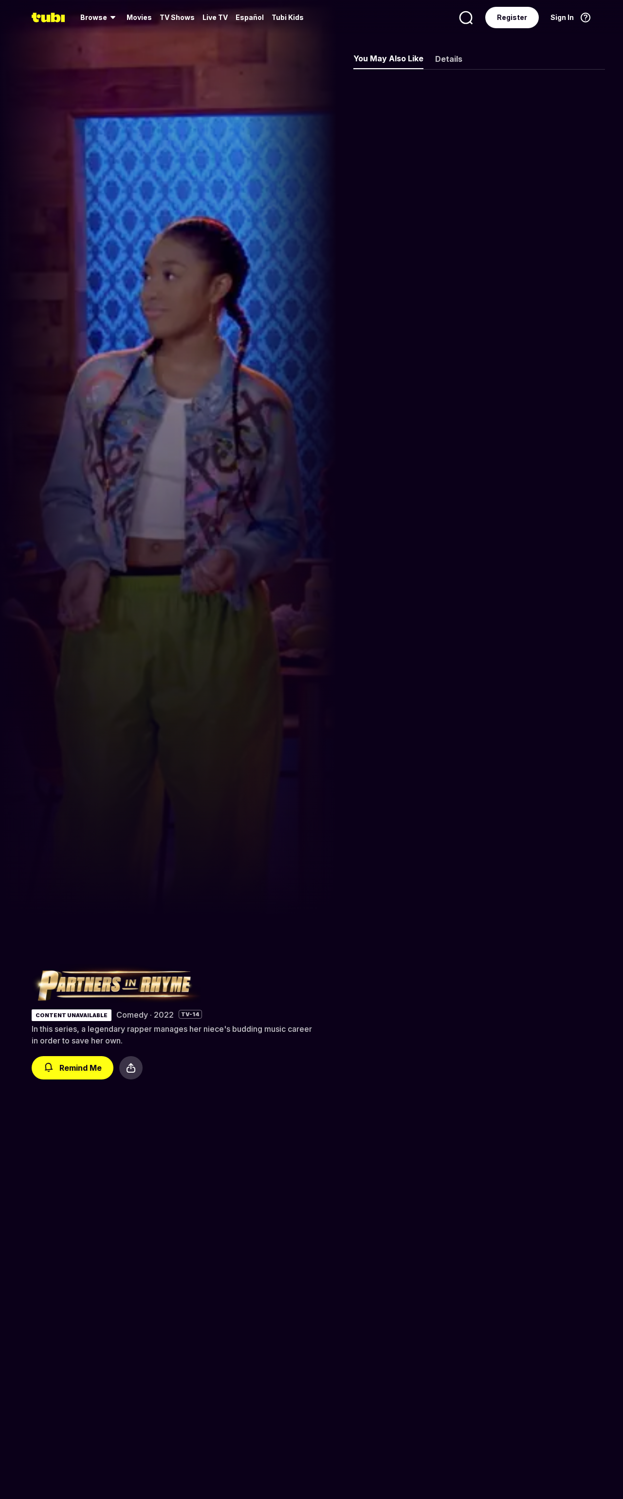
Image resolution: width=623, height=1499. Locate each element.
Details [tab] (448, 59)
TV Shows (177, 17)
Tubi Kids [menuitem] (288, 17)
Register (512, 17)
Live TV (215, 17)
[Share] (131, 1067)
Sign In (562, 17)
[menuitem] (99, 17)
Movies (139, 17)
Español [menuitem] (250, 17)
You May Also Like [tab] (388, 58)
